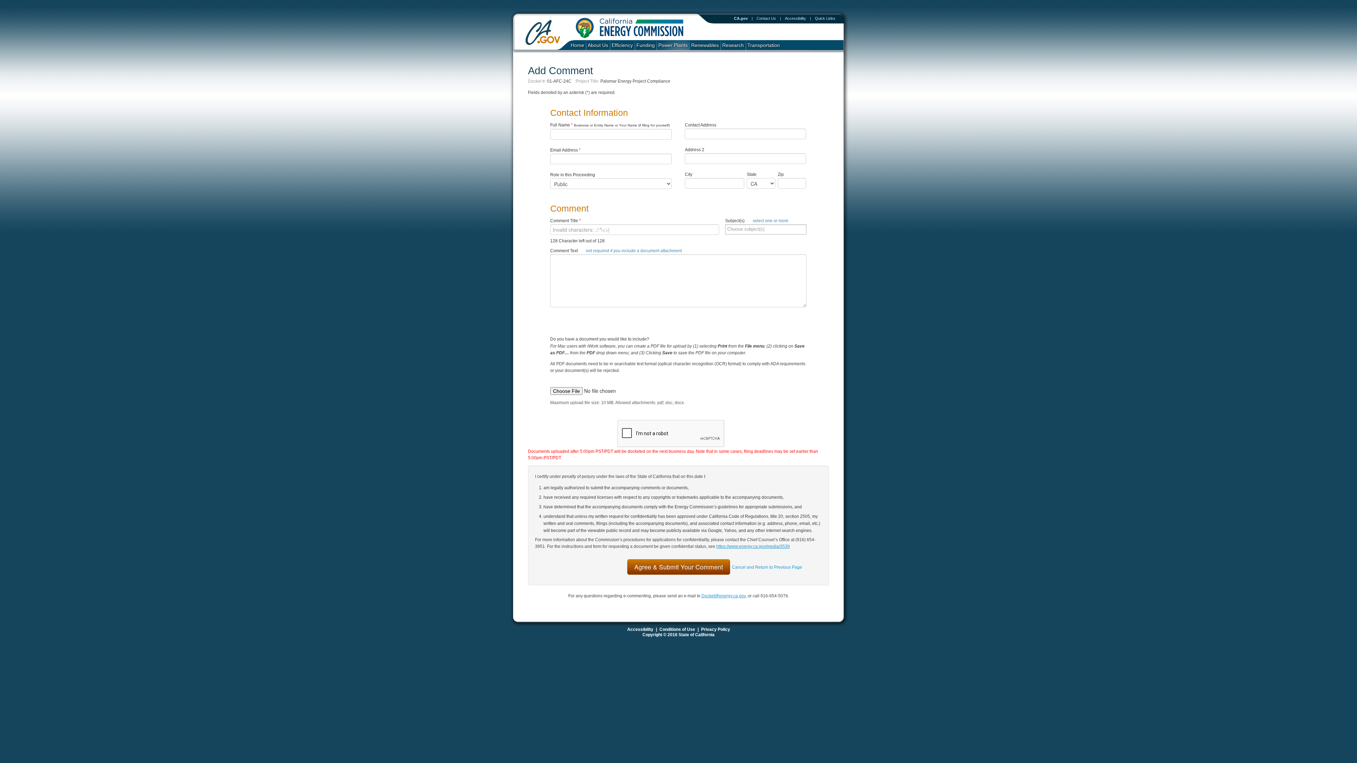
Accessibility (795, 18)
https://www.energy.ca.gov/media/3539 (753, 546)
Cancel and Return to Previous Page (767, 567)
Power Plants (673, 45)
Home (577, 45)
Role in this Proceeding (572, 174)
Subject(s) (756, 220)
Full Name (610, 125)
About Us (598, 45)
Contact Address (700, 125)
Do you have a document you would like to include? (677, 360)
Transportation (763, 45)
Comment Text (616, 250)
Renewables (705, 45)
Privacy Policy (715, 629)
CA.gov (741, 18)
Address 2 (694, 149)
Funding (645, 45)
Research (733, 45)
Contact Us (766, 18)
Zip (782, 174)
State (752, 174)
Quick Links (825, 18)
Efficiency (622, 45)
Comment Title (565, 220)
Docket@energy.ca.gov (723, 595)
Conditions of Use (677, 629)
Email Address (565, 150)
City (688, 174)
